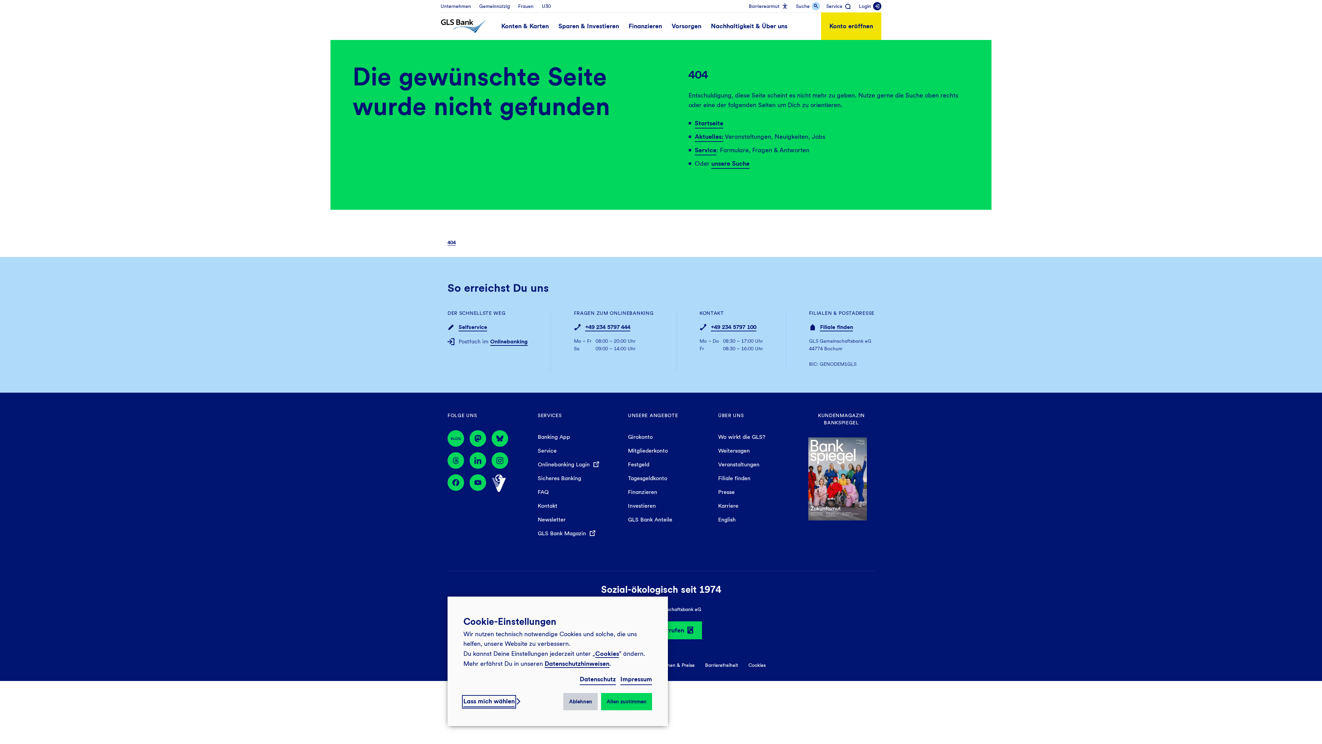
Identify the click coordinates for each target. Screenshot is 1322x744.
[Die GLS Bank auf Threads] (456, 460)
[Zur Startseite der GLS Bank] (463, 26)
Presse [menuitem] (726, 492)
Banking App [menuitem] (554, 437)
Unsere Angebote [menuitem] (653, 415)
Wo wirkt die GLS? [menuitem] (741, 437)
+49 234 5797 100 (733, 327)
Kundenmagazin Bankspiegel (841, 419)
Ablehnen (580, 702)
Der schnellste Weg (477, 313)
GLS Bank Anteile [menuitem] (650, 519)
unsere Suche (730, 163)
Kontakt (712, 313)
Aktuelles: (709, 136)
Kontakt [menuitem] (547, 506)
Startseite (709, 123)
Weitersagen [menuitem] (734, 450)
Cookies (607, 653)
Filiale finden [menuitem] (734, 478)
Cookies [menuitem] (757, 665)
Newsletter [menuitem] (552, 519)
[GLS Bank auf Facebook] (456, 483)
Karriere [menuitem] (728, 506)
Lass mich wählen (489, 701)
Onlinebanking (509, 341)
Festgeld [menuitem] (638, 464)
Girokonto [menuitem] (640, 437)
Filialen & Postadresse (841, 313)
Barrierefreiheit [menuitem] (721, 665)
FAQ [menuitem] (543, 492)
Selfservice (473, 327)
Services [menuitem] (550, 415)
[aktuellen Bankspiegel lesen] (837, 478)
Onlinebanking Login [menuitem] (564, 464)
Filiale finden (836, 327)
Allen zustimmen (627, 702)
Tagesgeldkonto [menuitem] (647, 478)
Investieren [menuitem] (642, 506)
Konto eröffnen (851, 26)
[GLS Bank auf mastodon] (478, 438)
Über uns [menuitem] (731, 415)
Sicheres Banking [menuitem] (559, 478)
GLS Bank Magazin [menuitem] (563, 533)
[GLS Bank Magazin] (456, 438)
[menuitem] (456, 6)
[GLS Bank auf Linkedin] (478, 460)
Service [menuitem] (547, 450)
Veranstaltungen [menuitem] (738, 464)
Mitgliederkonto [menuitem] (648, 450)
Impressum (636, 679)
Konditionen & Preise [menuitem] (672, 665)
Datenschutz (598, 679)
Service (705, 150)
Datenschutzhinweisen (577, 663)
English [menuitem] (727, 519)
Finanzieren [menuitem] (642, 492)
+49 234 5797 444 (607, 327)
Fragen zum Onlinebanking (614, 313)
